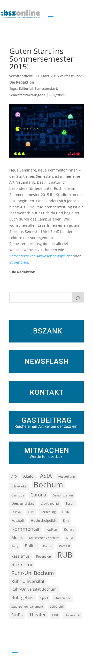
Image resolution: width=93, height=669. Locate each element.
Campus (17, 495)
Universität (72, 615)
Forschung (48, 512)
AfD (14, 476)
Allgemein (58, 94)
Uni (55, 615)
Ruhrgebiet (22, 597)
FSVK (65, 512)
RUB (64, 554)
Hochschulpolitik (44, 520)
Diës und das (22, 503)
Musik (17, 537)
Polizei (47, 546)
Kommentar (25, 528)
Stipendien (18, 262)
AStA (46, 475)
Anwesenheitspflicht (54, 256)
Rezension (43, 556)
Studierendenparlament (27, 606)
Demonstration (63, 495)
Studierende (63, 598)
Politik (31, 546)
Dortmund (50, 503)
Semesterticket (22, 256)
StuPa (17, 615)
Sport (44, 598)
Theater (37, 614)
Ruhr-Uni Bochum (32, 572)
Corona (38, 494)
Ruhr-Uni (21, 564)
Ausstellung (66, 476)
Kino (66, 520)
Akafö (28, 476)
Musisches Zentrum (44, 537)
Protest (64, 546)
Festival (16, 512)
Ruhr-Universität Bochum (34, 589)
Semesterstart (46, 88)
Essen (70, 503)
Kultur (52, 529)
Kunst (69, 529)
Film (31, 511)
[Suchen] (78, 297)
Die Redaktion (21, 82)
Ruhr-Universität (27, 581)
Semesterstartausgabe (27, 95)
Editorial (26, 88)
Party (14, 546)
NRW (70, 537)
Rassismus (20, 556)
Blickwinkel (19, 486)
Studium (57, 606)
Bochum (48, 484)
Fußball (17, 520)
